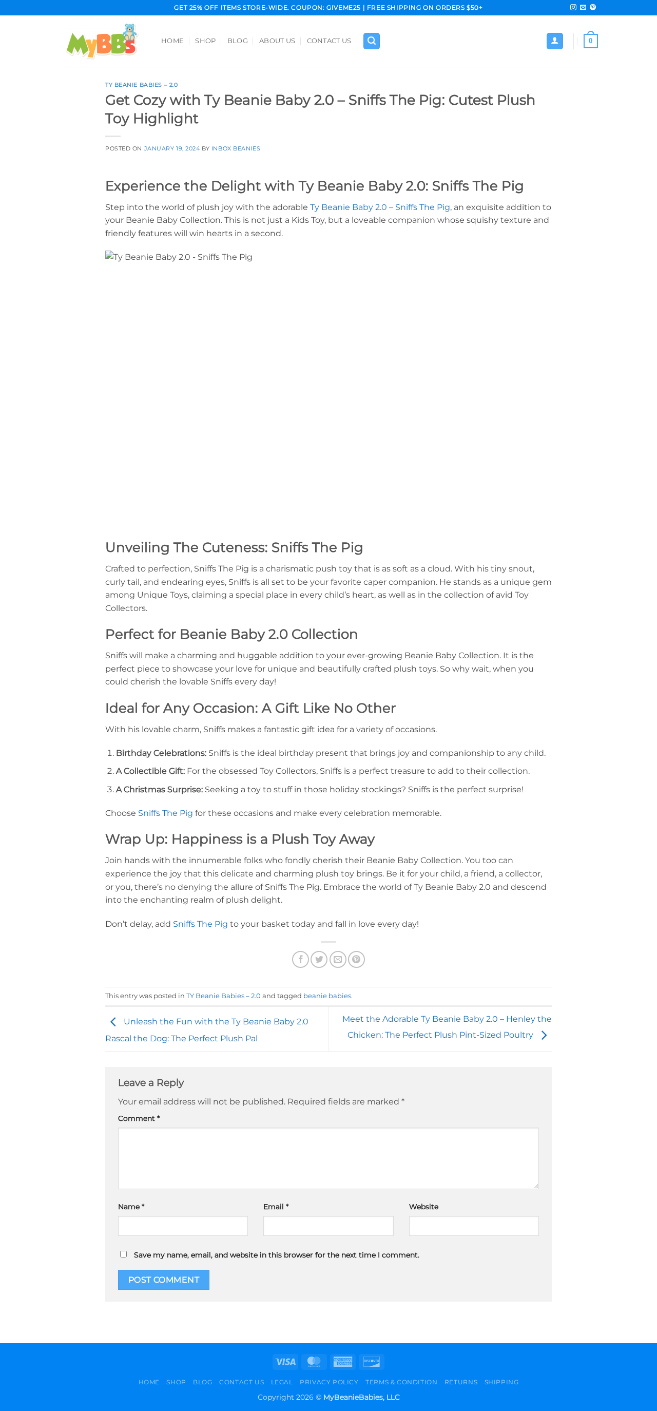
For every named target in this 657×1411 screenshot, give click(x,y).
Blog (237, 41)
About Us (277, 41)
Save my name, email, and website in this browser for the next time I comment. (276, 1255)
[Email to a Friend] (338, 959)
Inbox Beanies (235, 148)
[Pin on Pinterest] (356, 959)
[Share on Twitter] (319, 959)
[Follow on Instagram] (573, 7)
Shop (205, 41)
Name (131, 1206)
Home (172, 41)
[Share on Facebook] (300, 959)
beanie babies (327, 996)
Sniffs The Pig (165, 813)
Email (275, 1206)
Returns (461, 1382)
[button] (371, 41)
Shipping (502, 1382)
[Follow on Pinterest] (593, 7)
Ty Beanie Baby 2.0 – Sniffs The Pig (380, 207)
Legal (282, 1382)
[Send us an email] (583, 7)
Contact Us (329, 41)
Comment (139, 1118)
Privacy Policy (329, 1382)
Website (423, 1206)
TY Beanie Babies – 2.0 (141, 84)
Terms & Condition (401, 1382)
